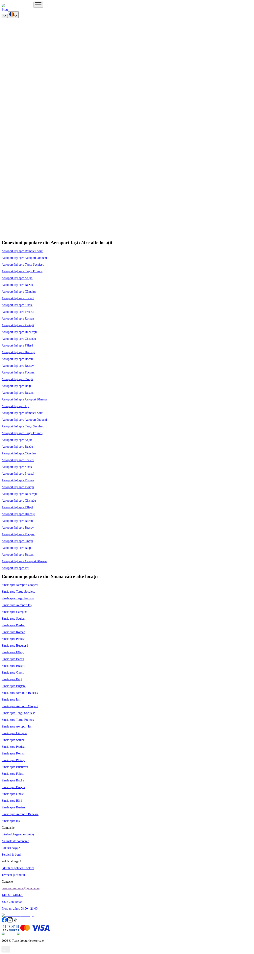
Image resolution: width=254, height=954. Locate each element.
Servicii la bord (11, 854)
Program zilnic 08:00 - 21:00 (20, 908)
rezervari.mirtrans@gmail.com (20, 888)
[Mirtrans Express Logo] (18, 5)
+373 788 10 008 (12, 901)
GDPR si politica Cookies (18, 868)
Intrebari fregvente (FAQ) (18, 834)
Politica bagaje (11, 847)
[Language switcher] (13, 14)
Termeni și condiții (13, 874)
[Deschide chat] (6, 949)
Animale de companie (15, 841)
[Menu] (38, 5)
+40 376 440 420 (12, 895)
